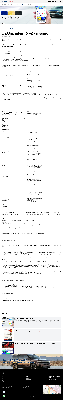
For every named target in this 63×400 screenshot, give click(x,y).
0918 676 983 (27, 387)
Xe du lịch (3, 378)
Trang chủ (3, 28)
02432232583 (29, 302)
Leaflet (53, 393)
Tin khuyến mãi (28, 379)
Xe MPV (3, 380)
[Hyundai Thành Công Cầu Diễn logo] (7, 1)
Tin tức (8, 28)
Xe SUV (3, 379)
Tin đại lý (11, 28)
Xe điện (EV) (4, 381)
